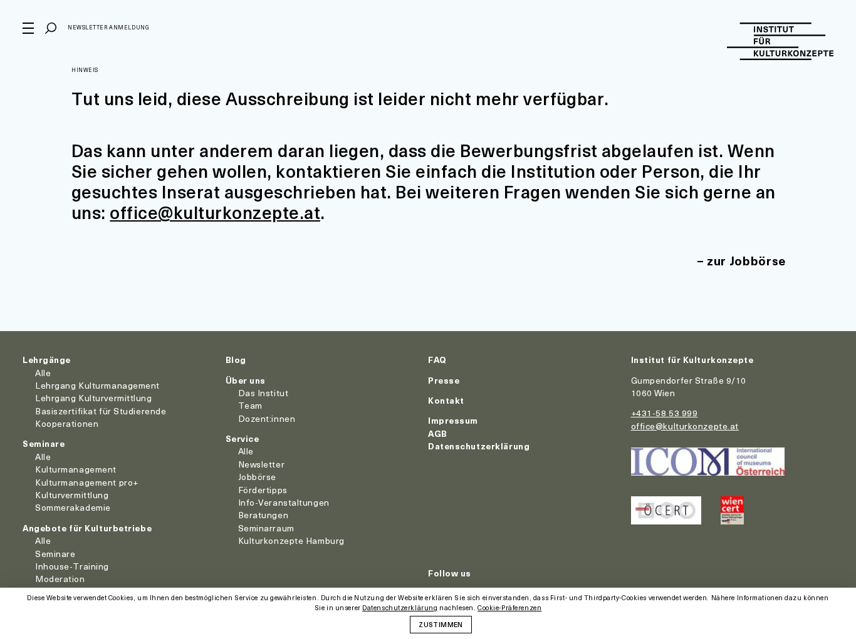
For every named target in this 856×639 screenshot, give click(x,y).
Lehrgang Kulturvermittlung (93, 397)
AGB (437, 433)
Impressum (453, 420)
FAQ (437, 359)
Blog (236, 359)
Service (242, 438)
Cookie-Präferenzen (509, 608)
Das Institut (263, 392)
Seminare (44, 443)
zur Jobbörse (746, 261)
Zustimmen (440, 624)
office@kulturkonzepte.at (215, 212)
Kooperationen (66, 423)
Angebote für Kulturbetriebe (87, 527)
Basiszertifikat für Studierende (100, 410)
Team (250, 405)
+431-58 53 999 (664, 412)
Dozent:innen (267, 418)
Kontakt (446, 400)
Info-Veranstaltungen (284, 502)
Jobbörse (257, 476)
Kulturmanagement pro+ (86, 482)
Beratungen (263, 514)
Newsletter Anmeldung (108, 27)
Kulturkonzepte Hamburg (291, 540)
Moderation (60, 578)
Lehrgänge (47, 359)
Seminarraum (266, 527)
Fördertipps (263, 489)
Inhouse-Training (72, 566)
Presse (443, 380)
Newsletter (261, 464)
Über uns (246, 380)
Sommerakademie (73, 507)
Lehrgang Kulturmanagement (97, 385)
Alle (43, 372)
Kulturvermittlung (72, 494)
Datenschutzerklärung (479, 445)
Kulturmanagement (76, 469)
